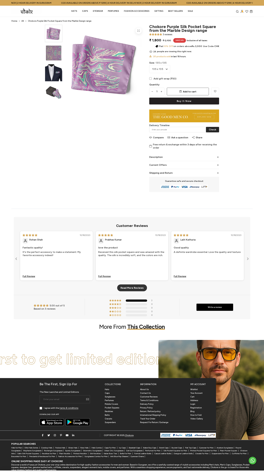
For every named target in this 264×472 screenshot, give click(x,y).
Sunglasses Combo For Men (96, 456)
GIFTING (158, 11)
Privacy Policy (146, 408)
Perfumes (109, 400)
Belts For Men (126, 453)
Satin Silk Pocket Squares (28, 453)
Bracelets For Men (19, 456)
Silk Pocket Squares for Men (175, 451)
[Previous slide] (16, 259)
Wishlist (194, 389)
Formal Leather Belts (143, 453)
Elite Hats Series (31, 448)
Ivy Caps (122, 448)
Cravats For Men (202, 453)
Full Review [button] (29, 276)
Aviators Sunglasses (225, 448)
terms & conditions (69, 408)
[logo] (26, 11)
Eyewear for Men (206, 448)
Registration (196, 408)
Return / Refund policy (150, 411)
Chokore (129, 435)
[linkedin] (73, 435)
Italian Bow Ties (110, 453)
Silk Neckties (95, 453)
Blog (192, 411)
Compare (158, 137)
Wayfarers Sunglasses (32, 451)
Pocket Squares (112, 408)
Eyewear (98, 11)
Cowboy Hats (47, 448)
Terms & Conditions (149, 400)
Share (199, 137)
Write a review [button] (215, 307)
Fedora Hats (60, 448)
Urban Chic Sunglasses (113, 451)
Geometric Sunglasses (92, 451)
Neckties (109, 411)
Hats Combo (97, 448)
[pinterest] (61, 435)
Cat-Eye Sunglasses (134, 451)
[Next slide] (247, 259)
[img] (30, 235)
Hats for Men (16, 448)
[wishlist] (246, 11)
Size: (158, 62)
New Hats (84, 448)
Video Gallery (196, 419)
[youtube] (67, 435)
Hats (74, 11)
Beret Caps (164, 448)
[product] (139, 31)
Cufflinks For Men (239, 453)
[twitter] (49, 435)
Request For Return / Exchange (154, 422)
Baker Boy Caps (150, 448)
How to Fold (196, 415)
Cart (192, 397)
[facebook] (43, 435)
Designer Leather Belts (183, 453)
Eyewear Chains (137, 456)
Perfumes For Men (153, 451)
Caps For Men (110, 448)
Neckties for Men (49, 453)
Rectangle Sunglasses (53, 451)
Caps (85, 11)
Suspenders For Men (220, 453)
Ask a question (179, 137)
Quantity (154, 84)
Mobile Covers (111, 404)
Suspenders (110, 422)
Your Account (196, 393)
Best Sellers (175, 11)
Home (14, 21)
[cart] (251, 11)
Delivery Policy (147, 404)
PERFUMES (113, 11)
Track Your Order (147, 419)
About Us (144, 389)
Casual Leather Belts (162, 453)
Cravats (108, 419)
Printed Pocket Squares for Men (203, 451)
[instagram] (55, 435)
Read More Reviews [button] (132, 287)
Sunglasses (110, 397)
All (22, 21)
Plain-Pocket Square (229, 451)
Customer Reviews (149, 397)
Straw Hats (73, 448)
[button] (155, 34)
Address (194, 400)
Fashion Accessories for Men (70, 456)
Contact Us (145, 393)
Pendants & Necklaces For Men (42, 456)
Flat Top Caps (191, 448)
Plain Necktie (65, 453)
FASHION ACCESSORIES (136, 11)
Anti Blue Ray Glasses (119, 456)
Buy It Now (184, 101)
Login (192, 404)
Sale (190, 11)
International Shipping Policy (153, 415)
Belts (107, 415)
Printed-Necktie (80, 453)
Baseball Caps (135, 448)
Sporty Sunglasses (72, 451)
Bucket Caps (177, 448)
